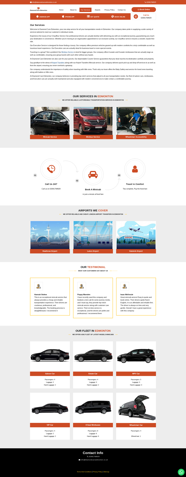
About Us (73, 10)
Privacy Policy (110, 10)
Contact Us (122, 10)
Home (61, 10)
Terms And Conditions (84, 472)
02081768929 (151, 2)
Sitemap (106, 472)
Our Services (85, 10)
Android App (44, 17)
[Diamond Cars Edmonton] (38, 8)
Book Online (144, 9)
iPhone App (69, 17)
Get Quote (94, 17)
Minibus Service (67, 52)
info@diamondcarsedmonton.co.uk (44, 2)
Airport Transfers (58, 63)
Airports (97, 10)
